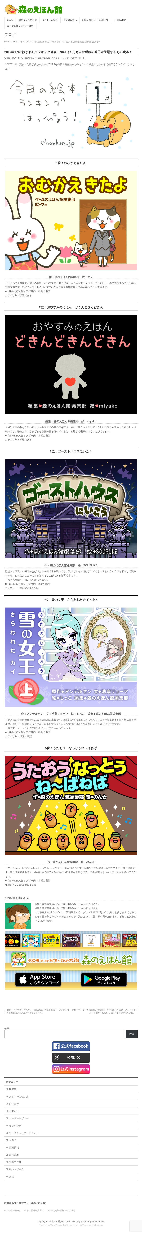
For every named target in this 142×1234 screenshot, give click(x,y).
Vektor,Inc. (87, 1225)
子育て (12, 1140)
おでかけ (14, 1103)
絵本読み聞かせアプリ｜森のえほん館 (67, 1221)
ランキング (67, 58)
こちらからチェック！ (39, 579)
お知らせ (14, 1111)
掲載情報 (14, 1147)
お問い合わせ (13, 1210)
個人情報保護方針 (35, 1210)
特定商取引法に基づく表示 (63, 1210)
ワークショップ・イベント (23, 1133)
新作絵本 (14, 1154)
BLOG (12, 1089)
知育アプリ (15, 1162)
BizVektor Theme (71, 1225)
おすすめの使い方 (19, 1096)
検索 (6, 1028)
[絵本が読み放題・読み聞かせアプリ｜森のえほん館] (33, 10)
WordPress (55, 1225)
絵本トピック (79, 58)
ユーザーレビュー (19, 1118)
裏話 (11, 1176)
